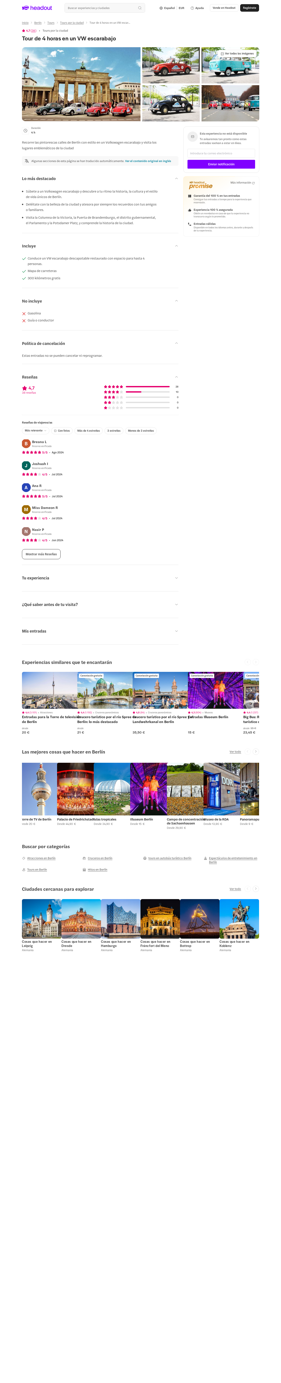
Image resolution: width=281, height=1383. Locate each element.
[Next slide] (256, 751)
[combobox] (105, 7)
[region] (53, 690)
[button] (81, 84)
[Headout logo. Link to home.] (37, 8)
